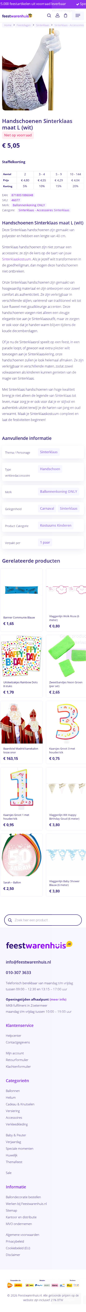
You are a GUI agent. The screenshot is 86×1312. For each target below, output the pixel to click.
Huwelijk (11, 1155)
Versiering (13, 1111)
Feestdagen (24, 25)
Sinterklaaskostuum (16, 259)
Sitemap (11, 1210)
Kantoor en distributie (21, 1217)
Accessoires (14, 1117)
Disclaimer (13, 1255)
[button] (78, 15)
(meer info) (58, 999)
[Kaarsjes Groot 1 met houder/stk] (21, 788)
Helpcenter (13, 1035)
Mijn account (15, 1053)
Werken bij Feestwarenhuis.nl (26, 1204)
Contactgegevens (18, 1042)
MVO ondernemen (19, 1224)
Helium (11, 1097)
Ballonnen (13, 1091)
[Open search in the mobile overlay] (43, 920)
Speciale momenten (19, 1148)
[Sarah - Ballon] (21, 855)
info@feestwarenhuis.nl (28, 962)
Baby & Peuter (16, 1135)
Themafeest (14, 1162)
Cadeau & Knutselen (20, 1104)
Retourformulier (17, 1060)
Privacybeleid (15, 1241)
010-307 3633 (18, 972)
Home (7, 25)
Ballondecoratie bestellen (23, 1197)
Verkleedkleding (17, 1124)
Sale (8, 1173)
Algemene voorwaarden (22, 1235)
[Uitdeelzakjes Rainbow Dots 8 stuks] (21, 656)
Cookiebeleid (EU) (18, 1248)
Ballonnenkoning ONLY (29, 205)
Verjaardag (13, 1142)
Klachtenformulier (18, 1066)
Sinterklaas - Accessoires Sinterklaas (44, 210)
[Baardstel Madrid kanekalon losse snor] (21, 722)
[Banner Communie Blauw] (21, 590)
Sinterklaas (42, 25)
